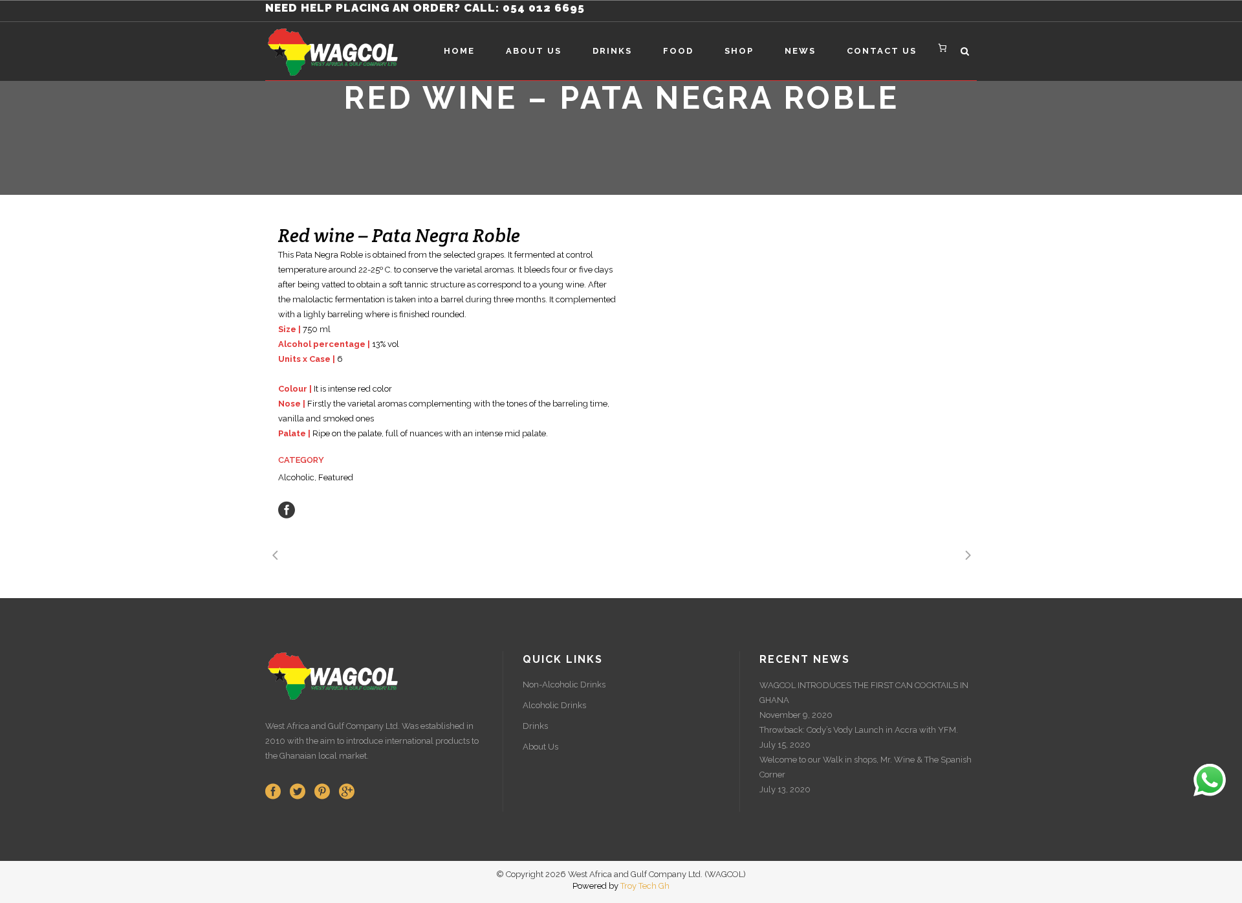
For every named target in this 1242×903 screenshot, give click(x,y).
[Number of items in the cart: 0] (942, 47)
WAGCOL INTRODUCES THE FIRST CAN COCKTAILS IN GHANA (863, 692)
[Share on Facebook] (286, 509)
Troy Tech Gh (645, 886)
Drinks (535, 726)
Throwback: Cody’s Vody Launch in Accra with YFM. (858, 730)
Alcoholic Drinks (554, 705)
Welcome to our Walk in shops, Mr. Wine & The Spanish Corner (865, 767)
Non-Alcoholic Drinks (564, 684)
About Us (540, 747)
